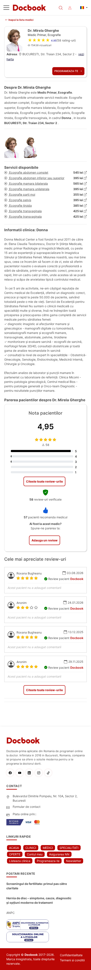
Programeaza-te (66, 71)
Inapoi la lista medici (20, 19)
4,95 (45, 426)
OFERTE (14, 854)
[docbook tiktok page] (49, 772)
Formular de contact (26, 806)
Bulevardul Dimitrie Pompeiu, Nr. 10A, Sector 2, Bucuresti (45, 798)
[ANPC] (27, 924)
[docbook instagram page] (39, 772)
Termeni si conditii (72, 960)
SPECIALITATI (69, 848)
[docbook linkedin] (30, 772)
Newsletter (73, 861)
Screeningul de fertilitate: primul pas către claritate (36, 886)
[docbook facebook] (11, 772)
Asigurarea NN (59, 854)
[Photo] (13, 147)
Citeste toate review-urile (44, 481)
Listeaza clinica (19, 861)
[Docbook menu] (6, 8)
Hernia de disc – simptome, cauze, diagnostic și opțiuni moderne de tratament (38, 900)
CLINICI (30, 848)
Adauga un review (45, 540)
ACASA (14, 848)
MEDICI (48, 848)
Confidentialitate (71, 955)
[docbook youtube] (20, 772)
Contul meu (35, 854)
